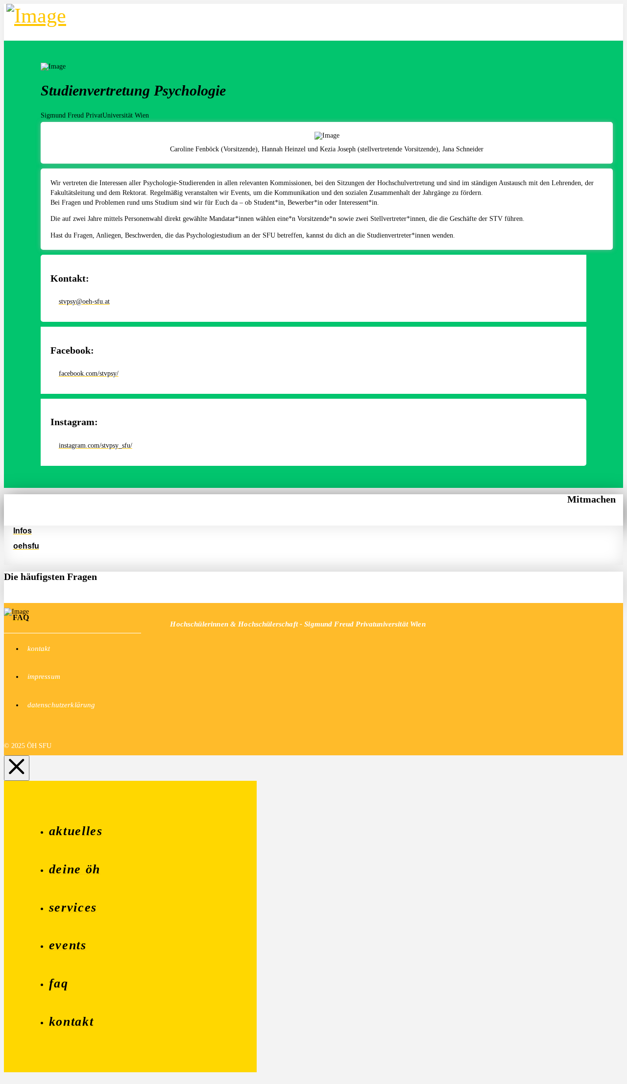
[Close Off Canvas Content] (16, 768)
